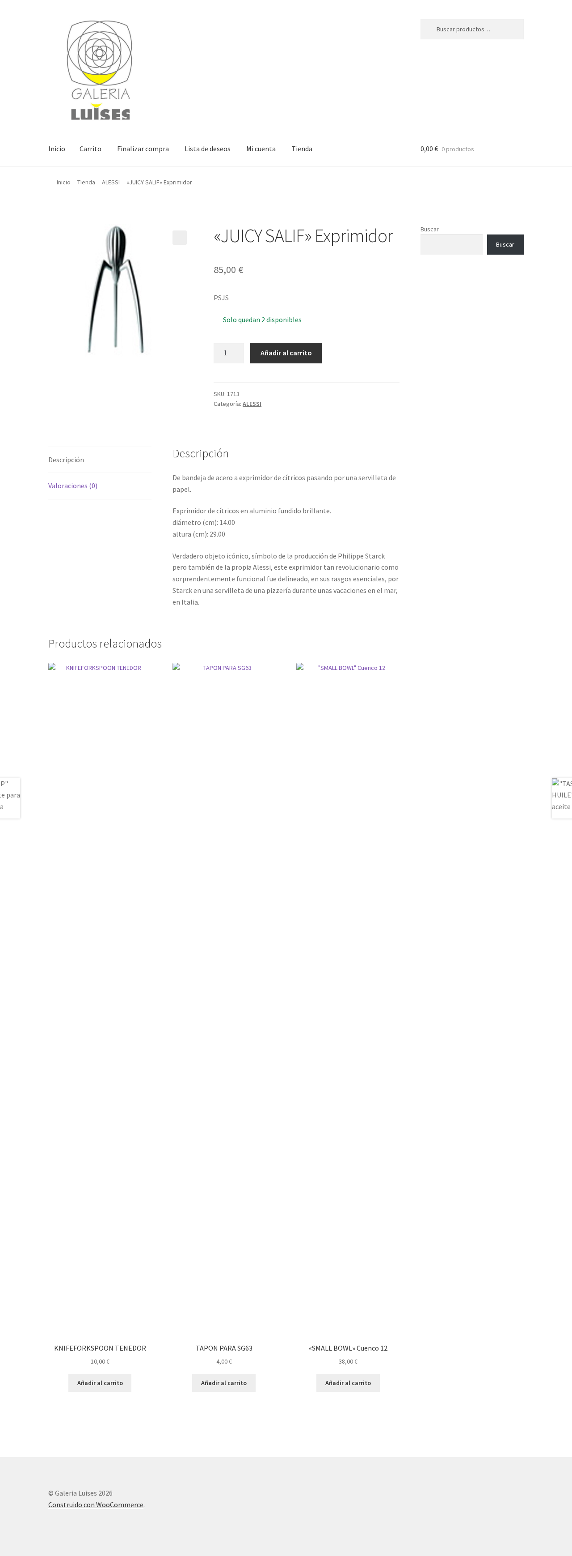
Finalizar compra (143, 148)
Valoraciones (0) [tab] (72, 485)
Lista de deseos (208, 148)
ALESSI (111, 182)
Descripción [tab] (66, 459)
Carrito (90, 148)
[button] (179, 237)
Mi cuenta (261, 148)
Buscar (430, 229)
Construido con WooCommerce (95, 1504)
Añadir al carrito (286, 352)
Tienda (301, 148)
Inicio (56, 148)
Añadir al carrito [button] (100, 1383)
